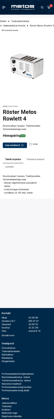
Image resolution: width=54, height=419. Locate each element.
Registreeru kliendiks (12, 416)
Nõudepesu (7, 358)
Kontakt (6, 313)
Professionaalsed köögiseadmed (18, 374)
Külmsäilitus (7, 354)
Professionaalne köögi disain (15, 390)
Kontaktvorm (8, 335)
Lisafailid (9, 166)
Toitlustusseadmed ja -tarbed (16, 380)
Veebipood (8, 343)
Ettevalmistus (8, 348)
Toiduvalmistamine (20, 21)
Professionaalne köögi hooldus (16, 387)
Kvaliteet (6, 409)
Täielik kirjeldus (13, 159)
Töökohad (6, 406)
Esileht (3, 21)
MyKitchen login (9, 413)
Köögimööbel (8, 361)
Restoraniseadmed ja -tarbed (16, 377)
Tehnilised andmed (35, 159)
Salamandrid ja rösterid (14, 25)
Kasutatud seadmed (11, 384)
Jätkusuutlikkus (9, 403)
